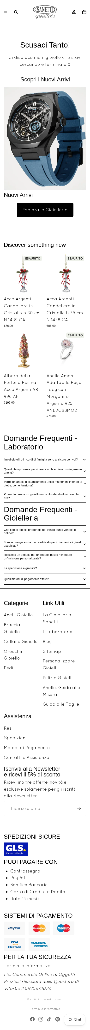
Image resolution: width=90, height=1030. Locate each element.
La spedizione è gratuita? (20, 568)
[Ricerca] (16, 12)
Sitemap (52, 651)
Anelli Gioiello (18, 615)
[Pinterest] (57, 1019)
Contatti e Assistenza (26, 757)
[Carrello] (84, 12)
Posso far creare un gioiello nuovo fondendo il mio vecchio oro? (42, 496)
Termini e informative (27, 965)
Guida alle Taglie (61, 704)
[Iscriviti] (79, 809)
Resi (8, 728)
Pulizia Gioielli (57, 677)
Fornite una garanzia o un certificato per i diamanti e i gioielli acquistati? (43, 544)
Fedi (8, 667)
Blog (47, 641)
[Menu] (5, 12)
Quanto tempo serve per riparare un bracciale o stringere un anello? (43, 471)
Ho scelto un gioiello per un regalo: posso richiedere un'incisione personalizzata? (38, 556)
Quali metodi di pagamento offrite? (26, 579)
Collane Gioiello (21, 641)
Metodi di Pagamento (27, 747)
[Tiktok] (49, 1019)
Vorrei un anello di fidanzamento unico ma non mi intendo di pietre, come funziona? (43, 483)
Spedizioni (15, 737)
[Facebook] (32, 1019)
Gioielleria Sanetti (50, 999)
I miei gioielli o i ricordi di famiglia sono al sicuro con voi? (41, 459)
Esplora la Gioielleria (45, 209)
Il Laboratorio (57, 631)
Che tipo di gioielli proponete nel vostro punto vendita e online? (40, 531)
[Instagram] (41, 1019)
